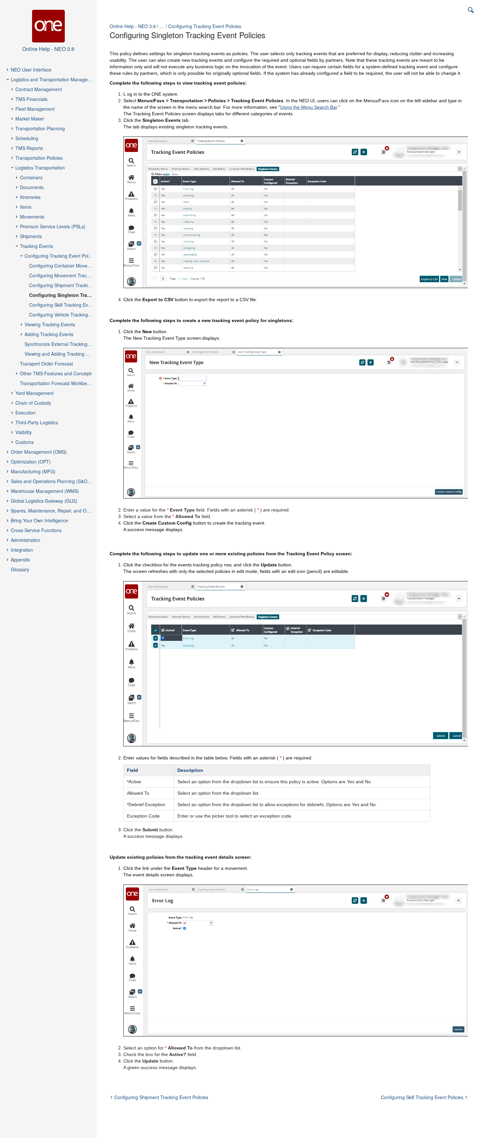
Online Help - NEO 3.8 (133, 26)
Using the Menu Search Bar (308, 107)
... (161, 26)
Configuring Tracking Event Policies (204, 26)
